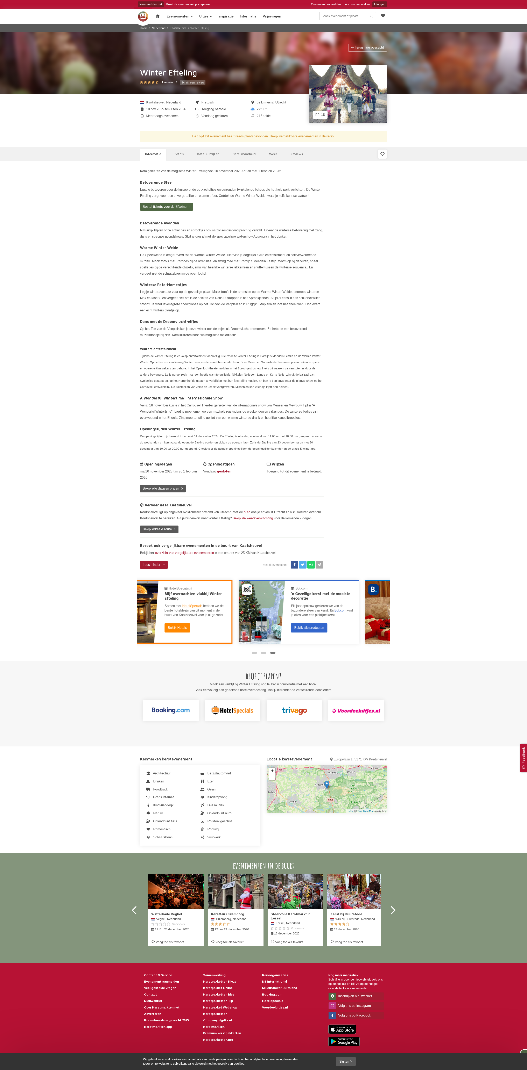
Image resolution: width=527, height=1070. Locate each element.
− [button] (272, 777)
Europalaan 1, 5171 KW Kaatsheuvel (360, 759)
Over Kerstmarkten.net (162, 1007)
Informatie (248, 16)
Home (143, 16)
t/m (166, 109)
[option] (200, 612)
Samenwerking (214, 975)
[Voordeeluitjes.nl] (356, 710)
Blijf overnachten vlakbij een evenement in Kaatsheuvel (344, 596)
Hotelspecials (272, 1001)
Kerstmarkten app (158, 1026)
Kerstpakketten (215, 1013)
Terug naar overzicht (369, 47)
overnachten (344, 606)
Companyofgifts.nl (217, 1020)
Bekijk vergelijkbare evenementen (294, 136)
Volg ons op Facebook (354, 1015)
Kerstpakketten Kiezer (220, 981)
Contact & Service (158, 975)
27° (262, 109)
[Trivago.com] (294, 710)
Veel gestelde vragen (160, 988)
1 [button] (254, 653)
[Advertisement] (358, 229)
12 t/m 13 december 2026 (230, 921)
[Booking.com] (171, 710)
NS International (274, 981)
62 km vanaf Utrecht (271, 102)
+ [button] (272, 770)
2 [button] (263, 653)
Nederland (173, 102)
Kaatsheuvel (155, 102)
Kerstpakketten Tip (218, 1001)
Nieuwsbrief (153, 1001)
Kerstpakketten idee (218, 994)
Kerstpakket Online (218, 988)
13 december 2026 (290, 923)
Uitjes (204, 16)
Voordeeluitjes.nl (275, 1007)
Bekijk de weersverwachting (253, 518)
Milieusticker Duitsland (279, 988)
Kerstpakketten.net (218, 1039)
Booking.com (332, 588)
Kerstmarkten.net (151, 4)
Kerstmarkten (214, 1026)
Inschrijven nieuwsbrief (354, 996)
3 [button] (272, 653)
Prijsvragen (272, 16)
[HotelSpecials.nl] (232, 710)
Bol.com (203, 588)
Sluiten (344, 1061)
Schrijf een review (192, 82)
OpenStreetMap (365, 810)
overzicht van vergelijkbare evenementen (184, 553)
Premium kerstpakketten (222, 1033)
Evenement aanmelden (326, 4)
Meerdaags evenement (163, 116)
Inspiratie (226, 16)
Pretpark (207, 102)
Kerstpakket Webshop (220, 1007)
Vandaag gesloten (214, 116)
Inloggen (379, 4)
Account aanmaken (357, 4)
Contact (150, 994)
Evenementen (178, 16)
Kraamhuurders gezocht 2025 (166, 1020)
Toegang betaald (213, 109)
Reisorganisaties (275, 975)
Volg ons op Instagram (354, 1005)
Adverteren (152, 1013)
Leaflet (350, 810)
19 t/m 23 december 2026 (170, 921)
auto (247, 512)
